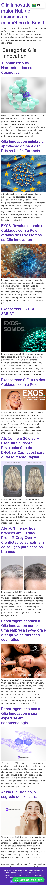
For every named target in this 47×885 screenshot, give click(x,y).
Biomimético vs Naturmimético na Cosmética (16, 68)
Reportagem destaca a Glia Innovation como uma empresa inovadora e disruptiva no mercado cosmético (23, 630)
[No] (43, 876)
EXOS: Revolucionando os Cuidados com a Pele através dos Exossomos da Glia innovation (23, 232)
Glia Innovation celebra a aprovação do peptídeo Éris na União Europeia (22, 146)
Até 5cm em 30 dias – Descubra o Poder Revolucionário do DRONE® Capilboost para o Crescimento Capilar (23, 447)
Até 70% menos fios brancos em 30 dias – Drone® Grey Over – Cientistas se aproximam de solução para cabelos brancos (22, 540)
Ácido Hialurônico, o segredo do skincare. (19, 794)
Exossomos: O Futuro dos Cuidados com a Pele (23, 382)
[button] (28, 879)
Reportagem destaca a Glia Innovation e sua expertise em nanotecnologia (20, 716)
